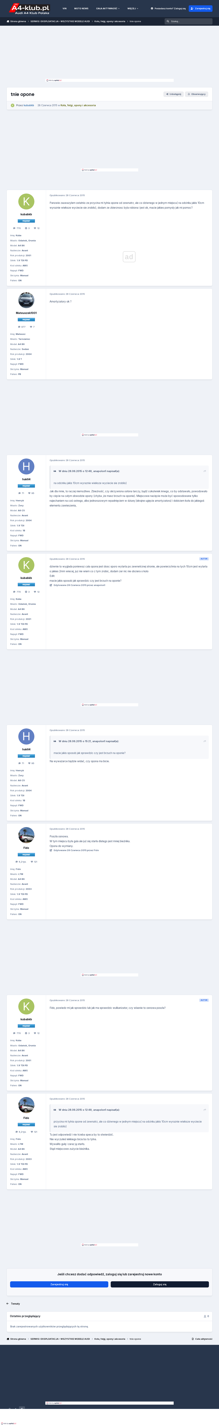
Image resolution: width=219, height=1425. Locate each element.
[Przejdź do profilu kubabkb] (12, 105)
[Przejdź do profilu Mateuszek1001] (26, 300)
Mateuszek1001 (26, 313)
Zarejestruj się (59, 1284)
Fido (26, 848)
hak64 (26, 479)
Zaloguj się (159, 1284)
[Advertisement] (109, 53)
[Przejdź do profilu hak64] (26, 467)
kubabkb (26, 214)
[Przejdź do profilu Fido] (26, 835)
